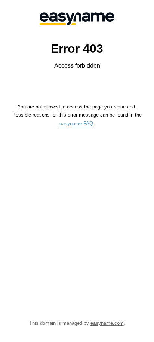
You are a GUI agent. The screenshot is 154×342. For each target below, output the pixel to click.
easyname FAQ (76, 123)
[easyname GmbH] (77, 18)
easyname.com (107, 323)
